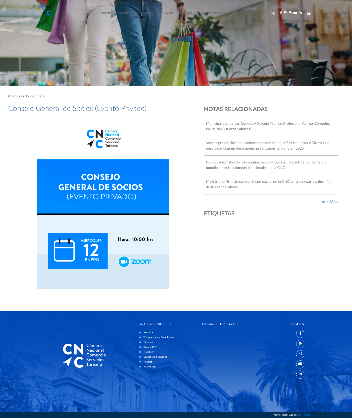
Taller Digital (304, 415)
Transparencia (126, 13)
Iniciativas (185, 13)
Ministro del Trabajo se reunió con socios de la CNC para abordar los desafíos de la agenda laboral (268, 184)
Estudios (147, 13)
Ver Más (329, 202)
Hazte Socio (149, 366)
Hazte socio (255, 13)
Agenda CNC (166, 13)
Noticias (236, 13)
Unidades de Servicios (211, 13)
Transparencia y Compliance (158, 337)
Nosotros (104, 13)
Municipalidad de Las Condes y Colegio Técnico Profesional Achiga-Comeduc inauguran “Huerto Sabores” (268, 126)
